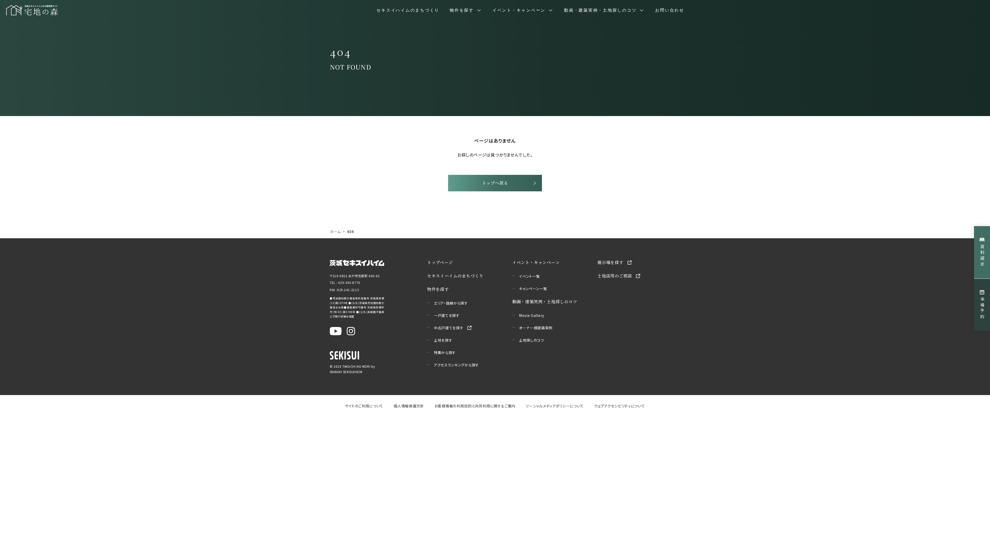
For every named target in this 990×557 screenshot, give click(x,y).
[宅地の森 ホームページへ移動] (32, 10)
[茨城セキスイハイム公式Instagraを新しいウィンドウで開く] (351, 331)
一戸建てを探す (447, 315)
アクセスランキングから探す (456, 364)
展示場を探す (610, 262)
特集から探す (445, 352)
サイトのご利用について (364, 405)
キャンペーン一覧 (533, 288)
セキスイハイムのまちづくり (407, 10)
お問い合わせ (669, 10)
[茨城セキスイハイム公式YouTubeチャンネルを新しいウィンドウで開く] (336, 331)
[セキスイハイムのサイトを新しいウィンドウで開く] (344, 355)
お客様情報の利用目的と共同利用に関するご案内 (474, 405)
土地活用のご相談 (614, 276)
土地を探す (443, 340)
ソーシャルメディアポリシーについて (555, 405)
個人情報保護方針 (409, 405)
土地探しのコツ (531, 340)
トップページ (440, 262)
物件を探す (438, 289)
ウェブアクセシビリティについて (619, 405)
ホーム (335, 231)
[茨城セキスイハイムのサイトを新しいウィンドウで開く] (357, 262)
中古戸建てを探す (449, 327)
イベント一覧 (529, 276)
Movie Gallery (531, 315)
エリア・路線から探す (451, 303)
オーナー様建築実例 (535, 327)
